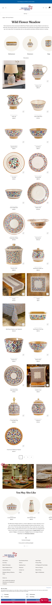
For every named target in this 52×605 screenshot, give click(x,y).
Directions (21, 567)
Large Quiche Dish (14, 389)
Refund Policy (38, 569)
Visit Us (20, 562)
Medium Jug (38, 85)
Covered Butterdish (11, 517)
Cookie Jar (38, 420)
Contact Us (21, 569)
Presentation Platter (14, 237)
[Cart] (48, 7)
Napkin (38, 298)
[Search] (5, 7)
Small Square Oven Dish (38, 328)
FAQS (20, 572)
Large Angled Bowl (38, 116)
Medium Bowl (38, 359)
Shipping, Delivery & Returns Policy (8, 573)
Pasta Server (38, 237)
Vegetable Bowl (14, 146)
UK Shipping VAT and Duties (41, 565)
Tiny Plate (14, 177)
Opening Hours (22, 565)
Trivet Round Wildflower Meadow (14, 449)
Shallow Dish (38, 207)
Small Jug (14, 116)
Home (4, 17)
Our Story (5, 562)
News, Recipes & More (7, 567)
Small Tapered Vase (31, 517)
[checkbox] (2, 594)
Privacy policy (48, 587)
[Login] (46, 7)
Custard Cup (14, 359)
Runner (14, 298)
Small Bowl (38, 146)
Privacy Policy (38, 562)
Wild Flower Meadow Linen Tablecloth (14, 329)
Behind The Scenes (6, 565)
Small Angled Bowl (14, 207)
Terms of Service (39, 567)
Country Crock (14, 268)
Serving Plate (38, 177)
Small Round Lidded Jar (38, 268)
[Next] (31, 457)
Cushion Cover (38, 389)
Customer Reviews (7, 569)
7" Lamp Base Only (14, 420)
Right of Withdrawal (40, 572)
